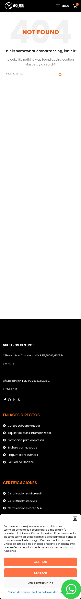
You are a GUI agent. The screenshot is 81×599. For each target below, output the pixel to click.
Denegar (40, 572)
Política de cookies (19, 592)
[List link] (40, 426)
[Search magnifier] (60, 75)
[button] (75, 519)
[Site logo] (14, 6)
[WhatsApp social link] (19, 399)
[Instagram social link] (9, 399)
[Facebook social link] (5, 399)
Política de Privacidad (45, 592)
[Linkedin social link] (14, 399)
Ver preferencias (40, 583)
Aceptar (40, 562)
